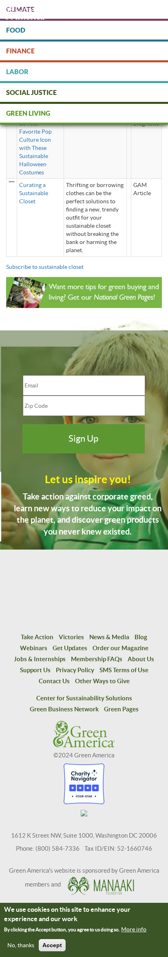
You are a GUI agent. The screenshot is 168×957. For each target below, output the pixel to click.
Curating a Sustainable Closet (33, 193)
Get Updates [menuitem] (70, 648)
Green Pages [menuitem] (121, 709)
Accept (52, 945)
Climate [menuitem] (20, 9)
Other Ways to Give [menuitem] (102, 681)
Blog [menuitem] (141, 637)
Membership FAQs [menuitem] (96, 659)
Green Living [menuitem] (28, 113)
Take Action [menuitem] (37, 637)
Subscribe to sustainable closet (45, 267)
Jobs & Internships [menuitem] (40, 659)
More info (133, 929)
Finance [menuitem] (20, 51)
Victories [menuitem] (71, 637)
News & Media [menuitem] (109, 637)
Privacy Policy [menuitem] (75, 670)
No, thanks (20, 945)
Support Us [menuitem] (35, 670)
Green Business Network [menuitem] (64, 709)
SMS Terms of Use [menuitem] (123, 670)
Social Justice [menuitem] (31, 92)
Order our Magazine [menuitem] (120, 648)
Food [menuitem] (15, 30)
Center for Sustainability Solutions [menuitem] (84, 698)
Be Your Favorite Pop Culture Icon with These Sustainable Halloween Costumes (35, 148)
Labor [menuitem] (17, 71)
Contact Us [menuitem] (54, 681)
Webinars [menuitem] (33, 648)
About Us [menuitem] (141, 659)
